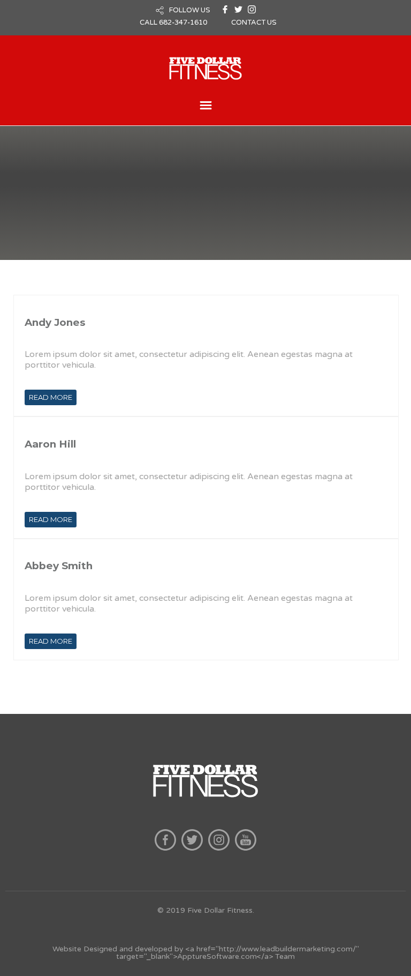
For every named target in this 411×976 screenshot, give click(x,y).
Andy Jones (55, 322)
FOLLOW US (189, 10)
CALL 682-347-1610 (173, 22)
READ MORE (50, 397)
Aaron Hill (50, 444)
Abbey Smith (59, 566)
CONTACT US (254, 22)
